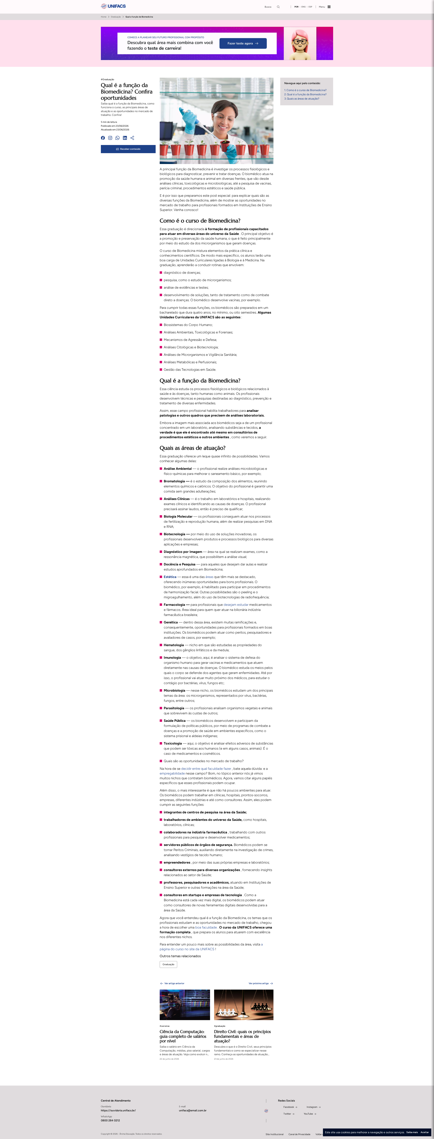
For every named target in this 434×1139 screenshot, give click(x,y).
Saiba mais (412, 1132)
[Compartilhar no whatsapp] (117, 138)
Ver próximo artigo (259, 983)
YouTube (308, 1113)
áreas (209, 577)
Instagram (312, 1107)
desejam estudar (236, 605)
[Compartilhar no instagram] (110, 138)
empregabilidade (173, 773)
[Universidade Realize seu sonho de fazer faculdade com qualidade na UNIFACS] (113, 7)
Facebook (288, 1107)
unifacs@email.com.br (192, 1110)
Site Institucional (274, 1134)
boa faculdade (206, 927)
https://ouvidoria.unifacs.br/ (118, 1110)
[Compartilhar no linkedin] (125, 138)
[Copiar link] (132, 138)
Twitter (287, 1113)
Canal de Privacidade (299, 1134)
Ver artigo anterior (174, 983)
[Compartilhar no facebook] (103, 138)
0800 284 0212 (110, 1120)
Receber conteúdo (130, 149)
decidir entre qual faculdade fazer (206, 769)
